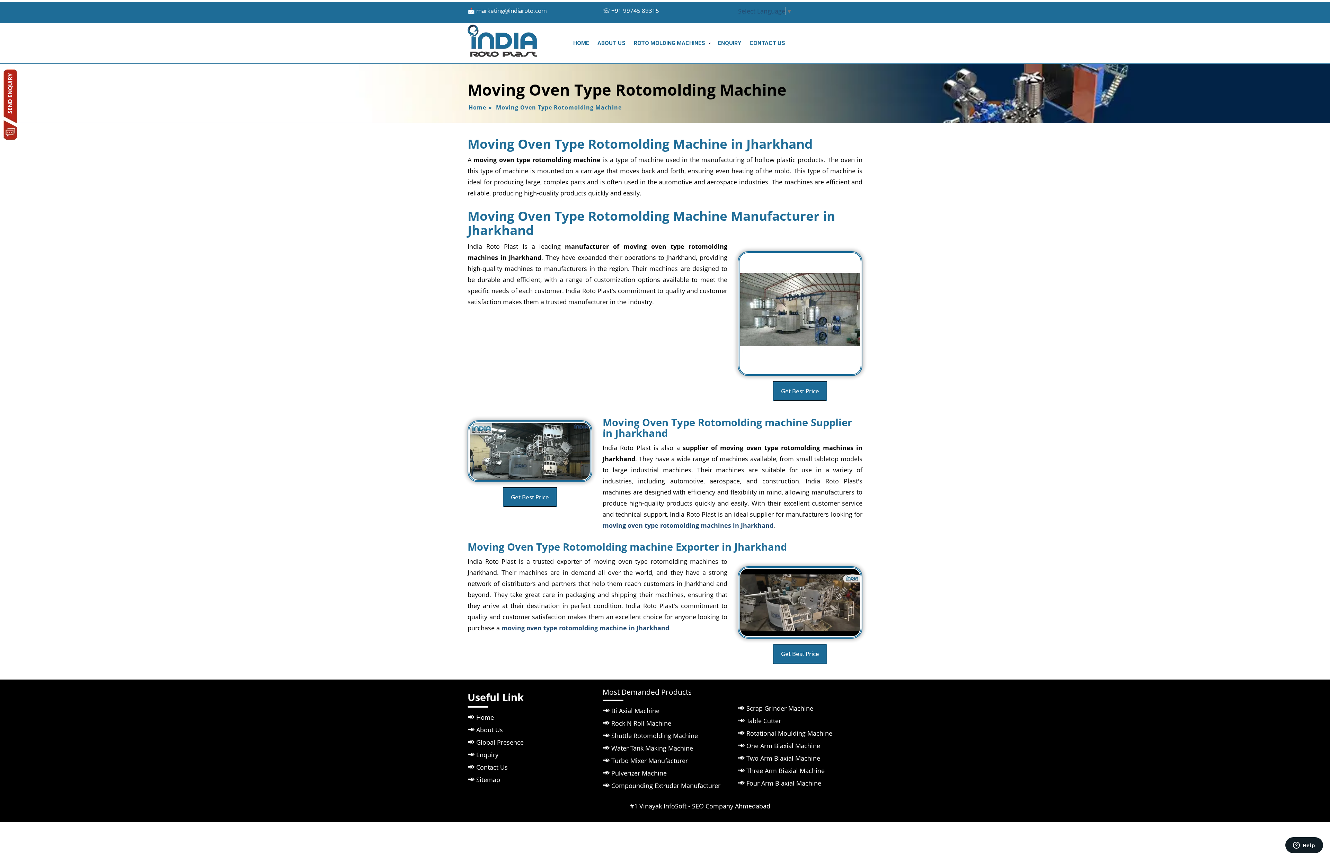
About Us (611, 43)
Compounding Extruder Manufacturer (665, 785)
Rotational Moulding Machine (789, 733)
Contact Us (767, 43)
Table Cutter (763, 721)
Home (581, 43)
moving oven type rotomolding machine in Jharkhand (585, 628)
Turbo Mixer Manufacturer (649, 760)
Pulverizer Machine (639, 773)
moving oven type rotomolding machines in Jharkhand (688, 525)
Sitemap (488, 780)
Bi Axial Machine (635, 711)
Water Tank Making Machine (652, 748)
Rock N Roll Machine (641, 723)
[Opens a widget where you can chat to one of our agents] (1304, 846)
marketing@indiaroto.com (511, 11)
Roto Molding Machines (669, 43)
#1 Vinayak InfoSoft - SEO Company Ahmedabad (700, 806)
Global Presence (500, 742)
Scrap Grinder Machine (779, 708)
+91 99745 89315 (635, 11)
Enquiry (729, 43)
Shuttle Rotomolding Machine (654, 736)
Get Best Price (800, 391)
